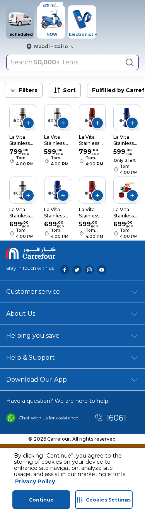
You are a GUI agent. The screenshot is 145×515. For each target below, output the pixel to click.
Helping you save (33, 335)
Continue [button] (41, 500)
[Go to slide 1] (15, 120)
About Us (20, 313)
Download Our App (36, 379)
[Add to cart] (28, 123)
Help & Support (30, 357)
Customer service (33, 291)
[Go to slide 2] (18, 120)
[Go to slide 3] (21, 120)
